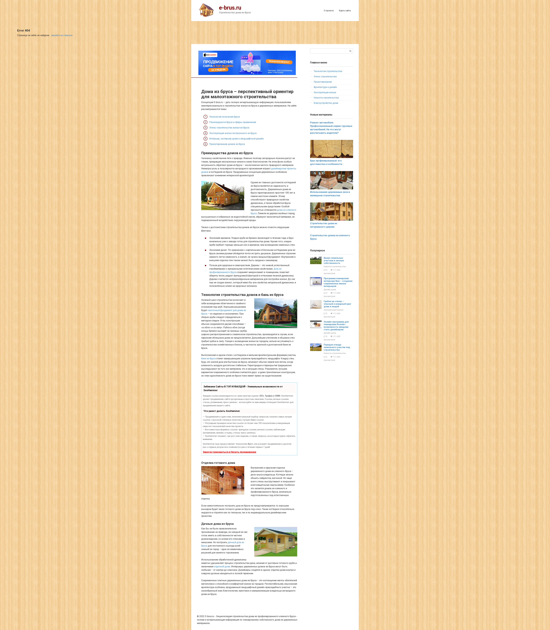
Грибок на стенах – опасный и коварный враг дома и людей (337, 304)
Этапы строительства (325, 76)
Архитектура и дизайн (325, 87)
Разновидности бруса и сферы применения (232, 122)
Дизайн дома (330, 289)
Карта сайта (345, 10)
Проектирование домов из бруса (227, 144)
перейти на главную (62, 35)
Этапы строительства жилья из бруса (229, 127)
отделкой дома (222, 566)
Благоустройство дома (326, 103)
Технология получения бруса (224, 116)
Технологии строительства (328, 71)
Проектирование (323, 81)
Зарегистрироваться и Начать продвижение (229, 451)
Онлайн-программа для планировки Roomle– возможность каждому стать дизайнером (336, 326)
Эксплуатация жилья (325, 92)
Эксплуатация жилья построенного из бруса (233, 133)
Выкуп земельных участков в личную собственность (334, 260)
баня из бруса (208, 358)
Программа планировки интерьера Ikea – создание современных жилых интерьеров (338, 282)
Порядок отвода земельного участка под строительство (337, 347)
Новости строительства (326, 97)
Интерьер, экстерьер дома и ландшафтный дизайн (236, 138)
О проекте (329, 10)
